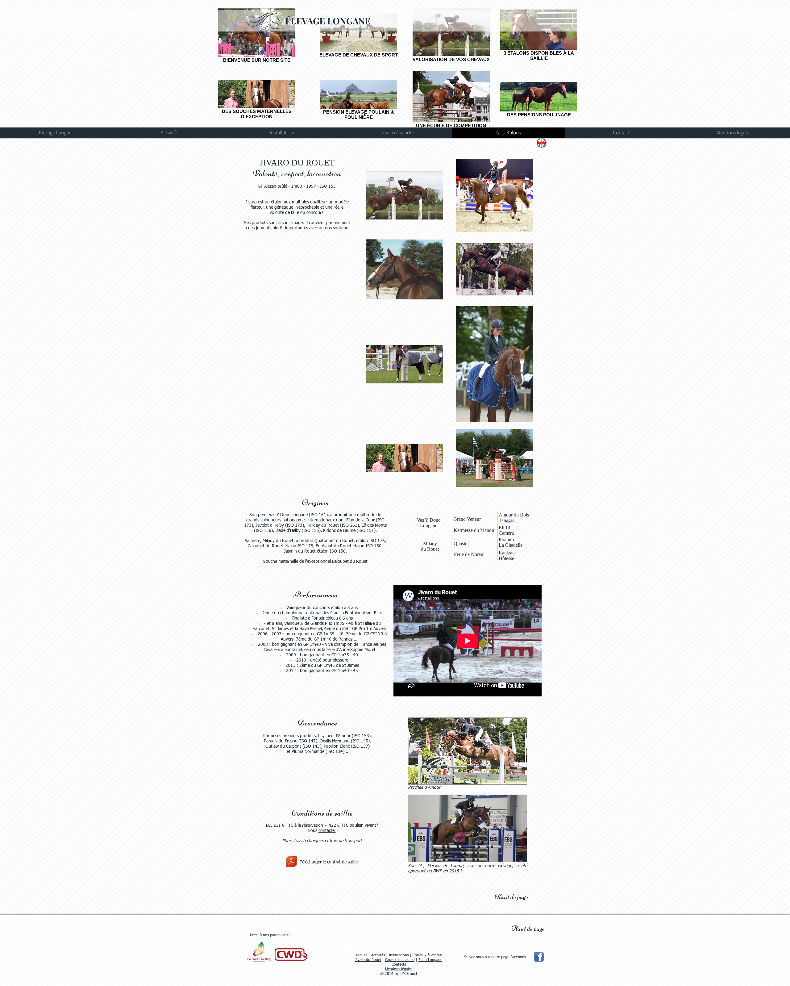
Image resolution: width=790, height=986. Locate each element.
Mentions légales (398, 969)
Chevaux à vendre (427, 955)
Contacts (399, 965)
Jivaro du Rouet (368, 960)
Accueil (361, 955)
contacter (327, 831)
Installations (399, 955)
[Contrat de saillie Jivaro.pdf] (291, 862)
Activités (378, 955)
